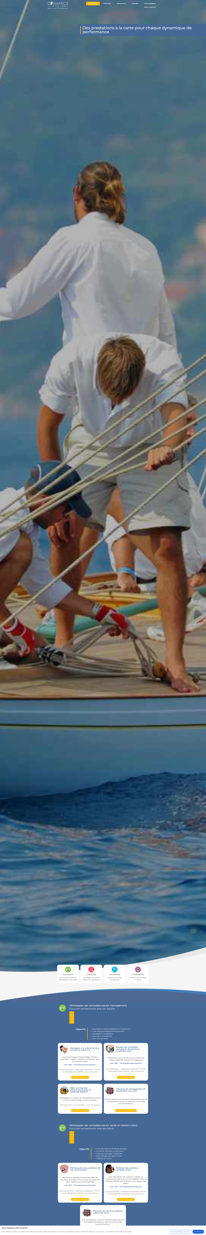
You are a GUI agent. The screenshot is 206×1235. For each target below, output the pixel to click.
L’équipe (135, 3)
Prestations (93, 3)
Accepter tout (198, 1231)
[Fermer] (204, 1227)
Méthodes (107, 3)
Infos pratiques (150, 3)
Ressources (121, 3)
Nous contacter (150, 7)
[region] (103, 1230)
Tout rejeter (187, 1231)
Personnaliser (175, 1231)
